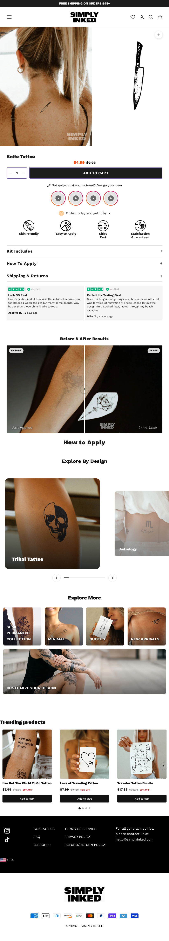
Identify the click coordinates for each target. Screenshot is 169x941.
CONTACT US (44, 829)
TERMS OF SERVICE (80, 829)
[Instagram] (14, 831)
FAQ (37, 837)
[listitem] (58, 198)
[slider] (84, 389)
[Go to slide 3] (86, 808)
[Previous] (5, 766)
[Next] (163, 766)
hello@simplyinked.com (135, 839)
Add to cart (95, 173)
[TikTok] (14, 840)
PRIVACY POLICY (78, 837)
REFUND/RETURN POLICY (85, 845)
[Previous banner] (56, 578)
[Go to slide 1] (80, 808)
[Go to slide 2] (83, 808)
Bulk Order (42, 845)
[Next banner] (112, 578)
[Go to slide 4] (89, 808)
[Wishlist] (132, 17)
